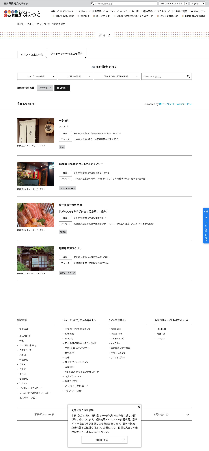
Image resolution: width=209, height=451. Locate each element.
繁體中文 (161, 333)
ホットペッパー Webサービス (175, 104)
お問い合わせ (160, 414)
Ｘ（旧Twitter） (118, 338)
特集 (53, 11)
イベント (110, 11)
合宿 (67, 357)
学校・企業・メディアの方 (171, 3)
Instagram (116, 333)
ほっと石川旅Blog (27, 345)
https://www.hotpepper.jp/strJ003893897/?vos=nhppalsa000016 (104, 134)
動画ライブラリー (73, 381)
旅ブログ (85, 15)
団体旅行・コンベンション (76, 362)
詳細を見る (102, 440)
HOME (20, 23)
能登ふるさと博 (118, 352)
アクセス (161, 11)
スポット (83, 11)
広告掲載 (69, 333)
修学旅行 (69, 352)
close (138, 407)
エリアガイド (103, 15)
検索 (188, 76)
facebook (116, 328)
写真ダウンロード (73, 376)
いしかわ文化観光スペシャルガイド (135, 15)
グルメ (123, 11)
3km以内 (43, 87)
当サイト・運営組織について (77, 328)
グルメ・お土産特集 (32, 54)
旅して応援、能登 (65, 15)
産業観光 (69, 366)
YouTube (115, 343)
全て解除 (61, 87)
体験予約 (96, 11)
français (161, 338)
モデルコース (67, 11)
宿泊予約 (148, 11)
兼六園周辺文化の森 (195, 15)
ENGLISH (161, 328)
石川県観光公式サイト (22, 13)
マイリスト (199, 11)
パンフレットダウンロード (30, 388)
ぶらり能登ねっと (169, 15)
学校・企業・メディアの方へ (77, 347)
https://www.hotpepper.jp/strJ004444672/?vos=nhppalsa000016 (104, 260)
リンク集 (69, 338)
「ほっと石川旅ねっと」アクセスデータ (82, 371)
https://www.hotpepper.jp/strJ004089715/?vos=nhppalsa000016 (104, 176)
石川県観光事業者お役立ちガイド (80, 343)
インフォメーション (27, 397)
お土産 (135, 11)
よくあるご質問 (179, 11)
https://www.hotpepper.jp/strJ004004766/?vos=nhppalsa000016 (104, 218)
